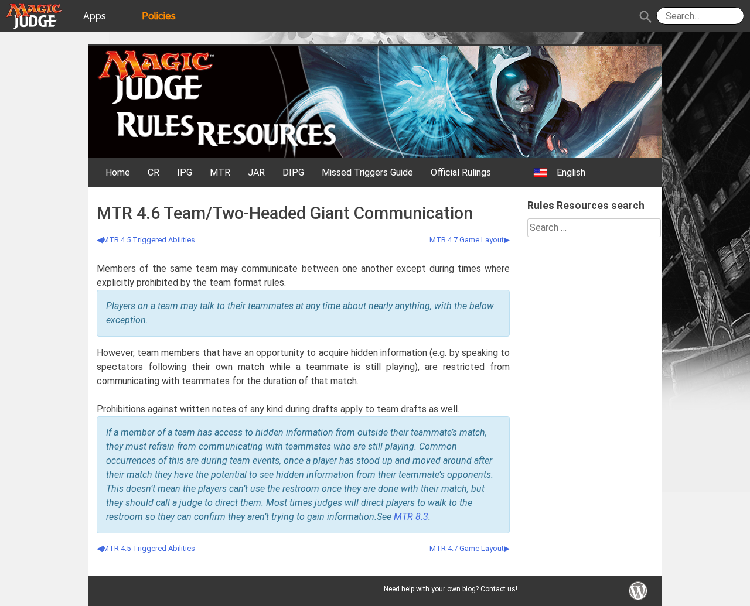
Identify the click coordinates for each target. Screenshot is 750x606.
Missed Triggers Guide (367, 172)
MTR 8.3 (411, 516)
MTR (220, 172)
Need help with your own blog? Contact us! (450, 589)
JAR (256, 172)
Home (117, 172)
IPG (184, 172)
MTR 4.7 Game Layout (466, 239)
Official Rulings (461, 172)
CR (153, 172)
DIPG (293, 172)
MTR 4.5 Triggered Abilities (149, 239)
